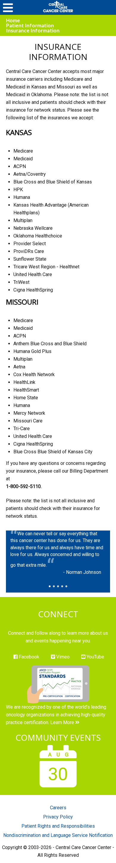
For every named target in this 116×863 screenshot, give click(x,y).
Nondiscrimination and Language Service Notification (58, 835)
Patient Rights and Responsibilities (58, 826)
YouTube (94, 657)
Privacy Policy (58, 817)
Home (13, 20)
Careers (58, 807)
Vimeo (62, 657)
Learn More (62, 722)
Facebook (28, 657)
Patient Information (30, 25)
